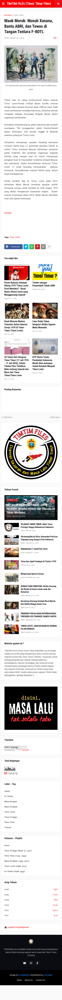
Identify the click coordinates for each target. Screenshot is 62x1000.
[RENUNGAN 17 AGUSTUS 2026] (11, 552)
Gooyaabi (48, 975)
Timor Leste (9, 812)
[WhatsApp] (31, 246)
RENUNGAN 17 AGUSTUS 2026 (34, 549)
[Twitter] (26, 246)
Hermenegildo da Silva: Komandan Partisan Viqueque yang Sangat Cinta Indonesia (39, 538)
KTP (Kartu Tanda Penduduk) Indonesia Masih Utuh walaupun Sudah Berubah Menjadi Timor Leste (43, 363)
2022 (31, 910)
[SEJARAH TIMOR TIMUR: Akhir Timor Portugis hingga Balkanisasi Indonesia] (11, 527)
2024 (31, 900)
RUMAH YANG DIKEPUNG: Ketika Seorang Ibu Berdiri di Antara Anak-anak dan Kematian (38, 589)
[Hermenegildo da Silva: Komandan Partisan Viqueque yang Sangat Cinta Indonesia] (11, 540)
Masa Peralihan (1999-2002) (16, 861)
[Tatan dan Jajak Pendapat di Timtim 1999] (11, 565)
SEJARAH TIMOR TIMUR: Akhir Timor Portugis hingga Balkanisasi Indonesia (37, 525)
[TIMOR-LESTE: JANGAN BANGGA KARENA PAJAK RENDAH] (11, 629)
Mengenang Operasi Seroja (32, 574)
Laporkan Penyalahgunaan (18, 927)
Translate (25, 750)
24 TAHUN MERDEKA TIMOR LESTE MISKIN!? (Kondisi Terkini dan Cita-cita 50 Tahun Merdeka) (31, 508)
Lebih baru (7, 417)
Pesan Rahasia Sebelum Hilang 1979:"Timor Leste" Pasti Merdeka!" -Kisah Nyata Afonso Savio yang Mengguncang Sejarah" (16, 288)
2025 (31, 894)
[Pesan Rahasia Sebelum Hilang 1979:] (17, 272)
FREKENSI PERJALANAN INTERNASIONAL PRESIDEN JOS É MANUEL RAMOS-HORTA (38, 615)
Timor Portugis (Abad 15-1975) (18, 851)
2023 (31, 905)
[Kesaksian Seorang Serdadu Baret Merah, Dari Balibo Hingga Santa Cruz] (11, 604)
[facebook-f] (37, 963)
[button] (3, 3)
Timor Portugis (10, 817)
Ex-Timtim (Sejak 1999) (14, 871)
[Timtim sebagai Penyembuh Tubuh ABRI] (45, 272)
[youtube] (24, 963)
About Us (29, 980)
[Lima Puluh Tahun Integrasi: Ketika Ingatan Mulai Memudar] (45, 311)
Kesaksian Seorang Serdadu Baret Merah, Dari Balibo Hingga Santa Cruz (38, 602)
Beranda (8, 15)
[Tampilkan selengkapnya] (49, 246)
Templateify (24, 975)
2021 (31, 915)
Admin (7, 791)
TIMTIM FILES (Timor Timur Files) (29, 4)
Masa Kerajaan (10, 801)
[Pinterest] (37, 246)
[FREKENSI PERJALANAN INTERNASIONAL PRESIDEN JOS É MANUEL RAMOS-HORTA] (11, 617)
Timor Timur (19, 15)
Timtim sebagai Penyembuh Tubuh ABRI (43, 284)
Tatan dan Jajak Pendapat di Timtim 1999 (38, 561)
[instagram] (31, 963)
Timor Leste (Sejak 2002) (15, 866)
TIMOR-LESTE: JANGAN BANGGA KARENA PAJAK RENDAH (39, 627)
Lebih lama (54, 417)
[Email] (43, 246)
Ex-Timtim (8, 796)
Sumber (8, 213)
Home (7, 845)
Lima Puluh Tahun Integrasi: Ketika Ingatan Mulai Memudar (44, 324)
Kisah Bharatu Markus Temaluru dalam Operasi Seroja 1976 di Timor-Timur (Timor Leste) (15, 326)
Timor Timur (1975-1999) (15, 856)
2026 (31, 889)
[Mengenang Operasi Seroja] (11, 577)
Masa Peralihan (10, 807)
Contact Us (40, 980)
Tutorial (7, 827)
